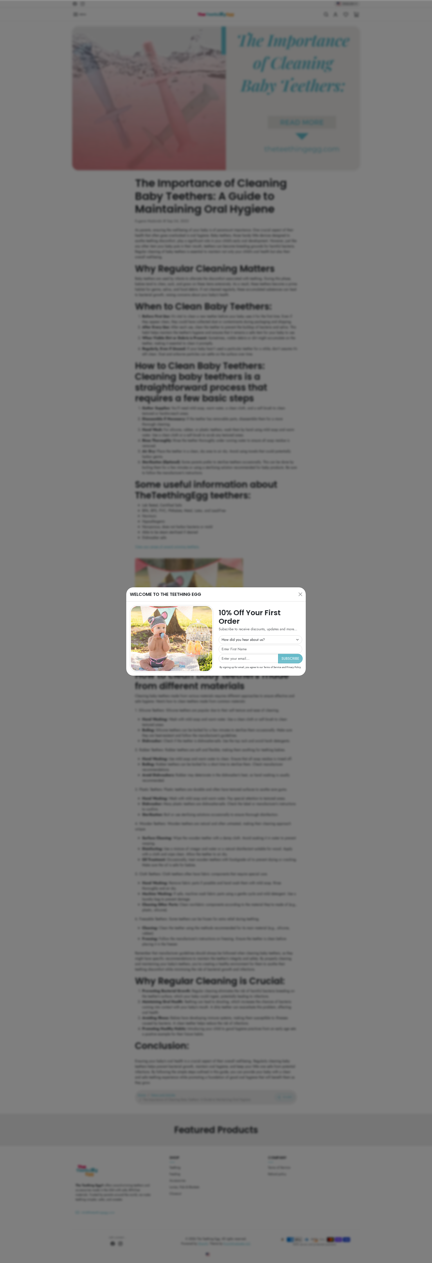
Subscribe (290, 658)
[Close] (300, 594)
